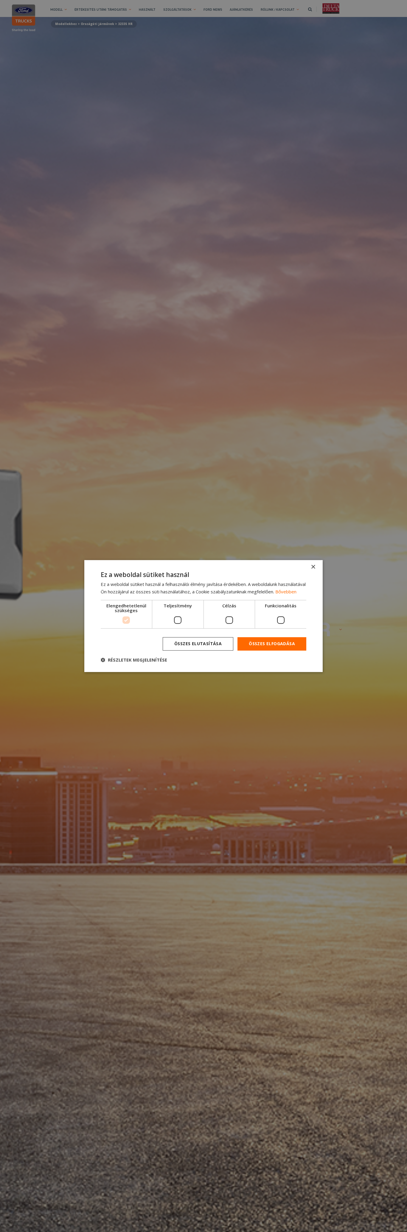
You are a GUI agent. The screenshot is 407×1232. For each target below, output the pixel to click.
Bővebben (285, 592)
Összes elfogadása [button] (272, 643)
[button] (134, 659)
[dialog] (203, 616)
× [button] (313, 567)
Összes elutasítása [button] (198, 643)
